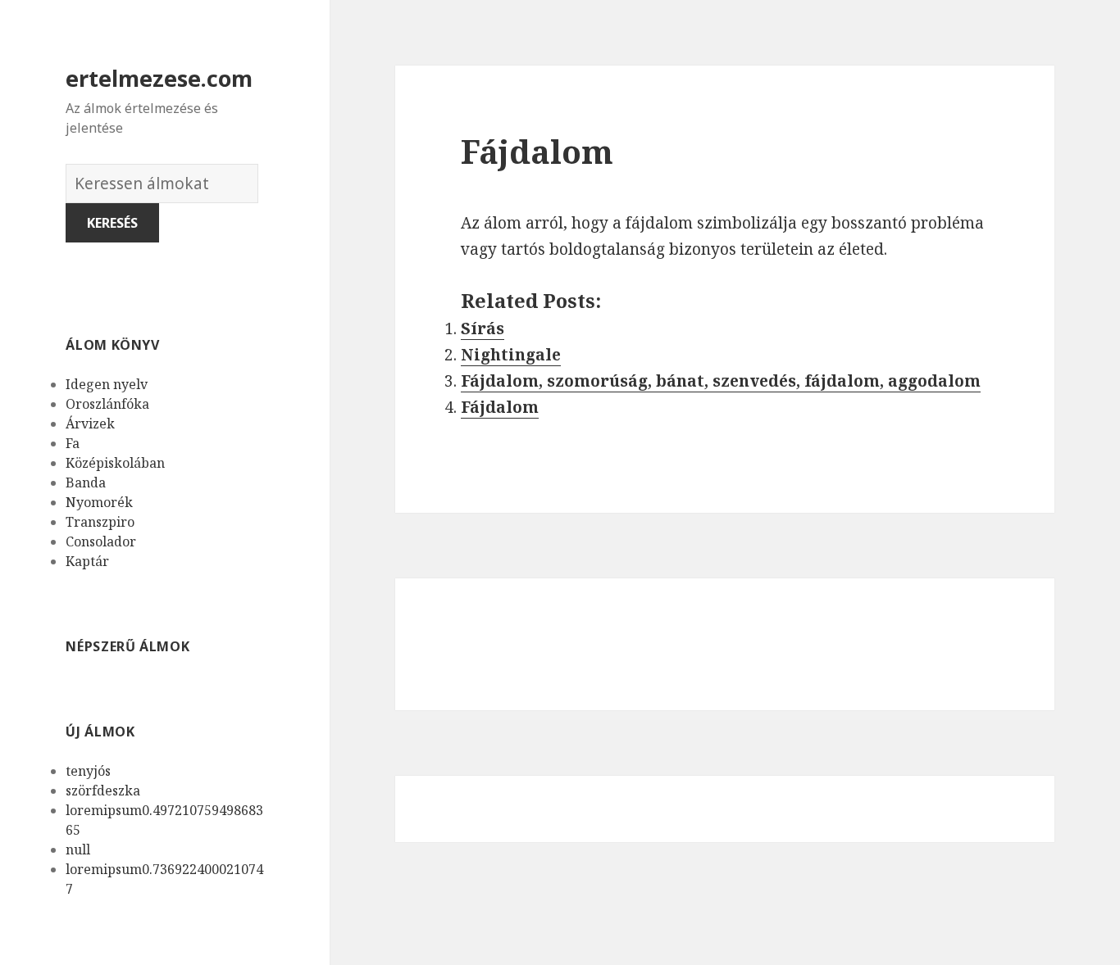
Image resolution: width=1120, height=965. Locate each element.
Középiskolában (115, 463)
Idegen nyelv (107, 384)
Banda (86, 482)
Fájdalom (500, 407)
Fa (73, 443)
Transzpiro (100, 522)
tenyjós (88, 771)
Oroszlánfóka (107, 404)
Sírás (482, 328)
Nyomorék (99, 502)
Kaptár (87, 561)
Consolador (101, 541)
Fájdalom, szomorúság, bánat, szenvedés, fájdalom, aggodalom (721, 381)
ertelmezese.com (159, 78)
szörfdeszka (103, 791)
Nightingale (511, 354)
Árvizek (90, 424)
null (78, 849)
